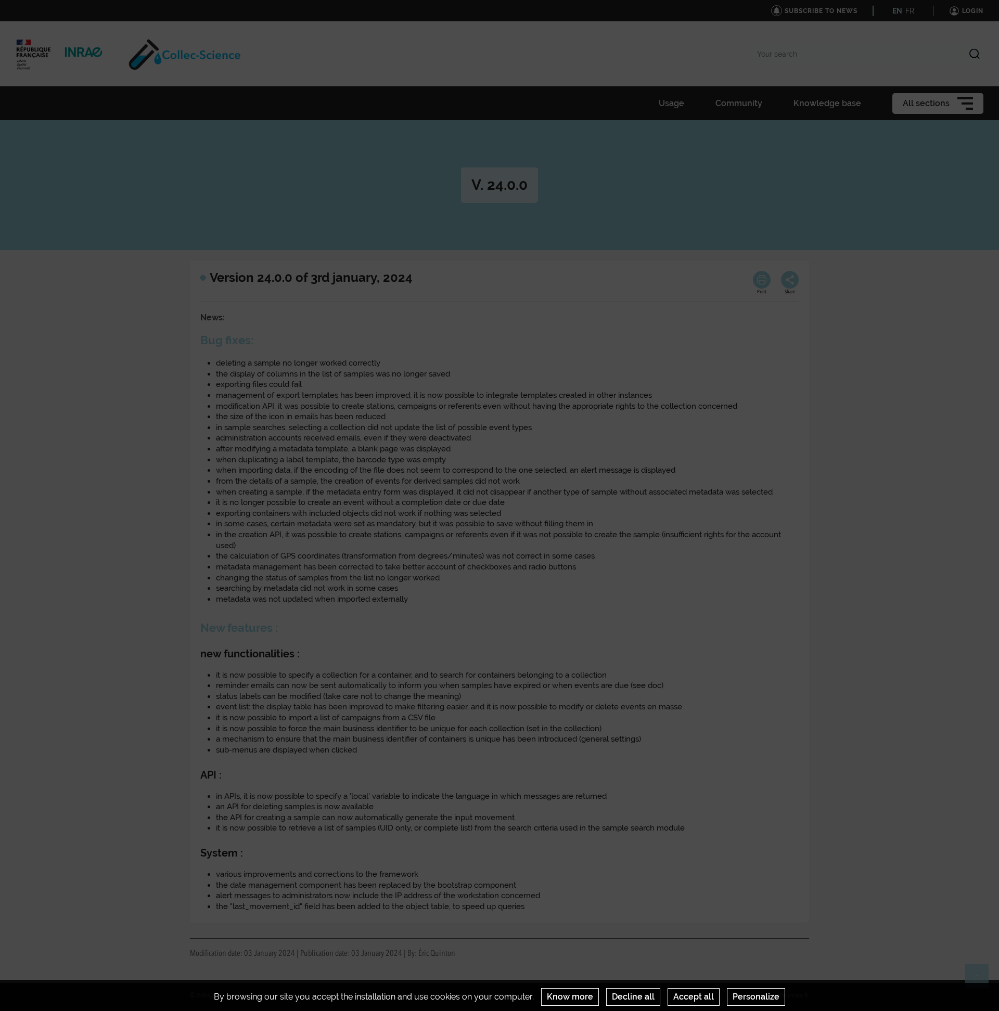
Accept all (693, 997)
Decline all (633, 997)
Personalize (756, 997)
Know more (570, 997)
